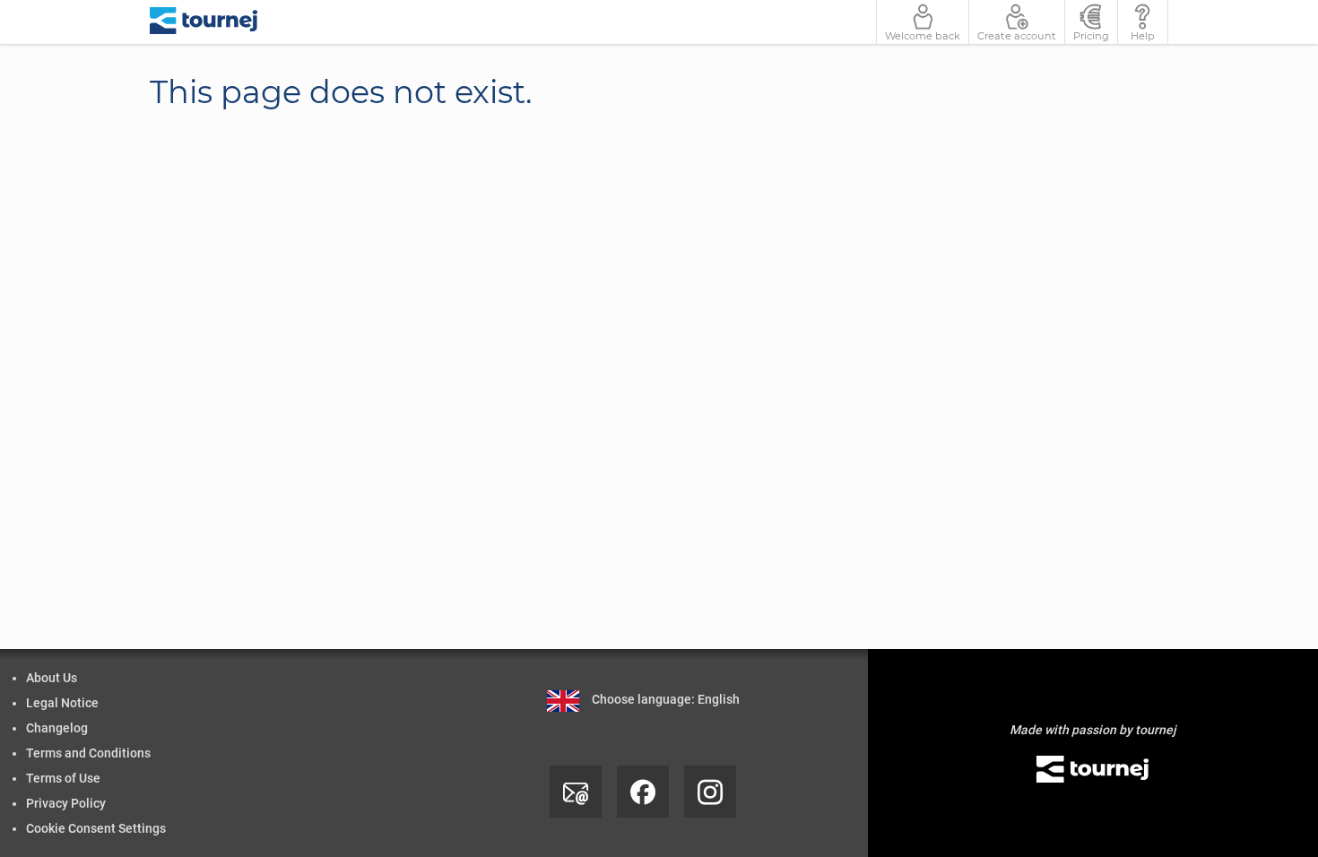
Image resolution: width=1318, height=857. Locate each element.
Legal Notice (62, 703)
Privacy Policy (66, 803)
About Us (51, 678)
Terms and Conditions (88, 753)
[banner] (204, 22)
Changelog (57, 728)
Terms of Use (63, 778)
